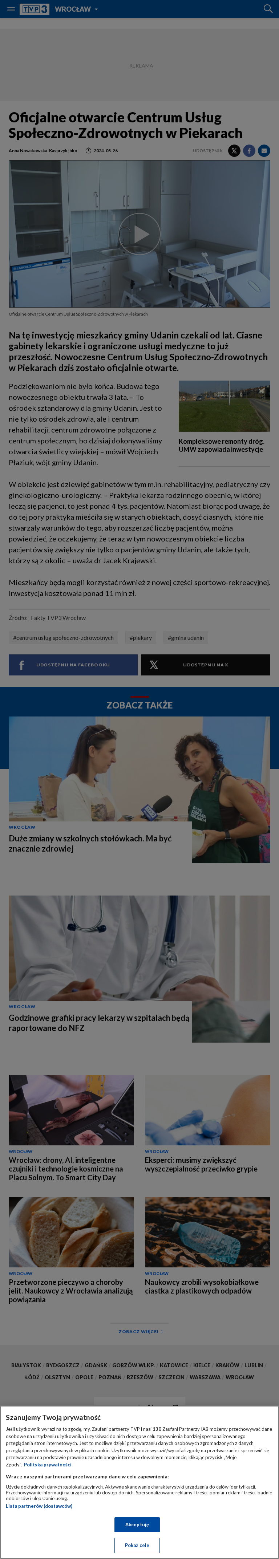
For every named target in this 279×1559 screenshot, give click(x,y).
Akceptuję (137, 1524)
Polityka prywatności (48, 1464)
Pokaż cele (137, 1545)
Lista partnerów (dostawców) (39, 1506)
